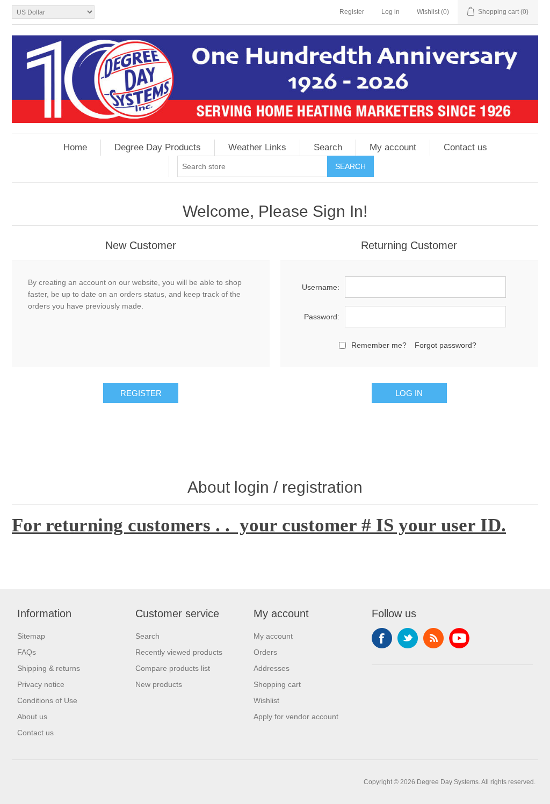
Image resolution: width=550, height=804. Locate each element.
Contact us (465, 147)
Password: (321, 316)
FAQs (26, 652)
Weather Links (257, 147)
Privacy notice (40, 684)
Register (351, 12)
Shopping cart (277, 684)
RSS (433, 638)
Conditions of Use (47, 700)
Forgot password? (445, 345)
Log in (390, 12)
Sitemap (31, 636)
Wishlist (266, 700)
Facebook (382, 638)
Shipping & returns (48, 668)
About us (32, 716)
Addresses (272, 668)
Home (75, 147)
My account (393, 147)
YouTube (459, 638)
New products (158, 684)
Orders (265, 652)
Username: (320, 287)
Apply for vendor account (296, 716)
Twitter (407, 638)
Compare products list (172, 668)
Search (328, 147)
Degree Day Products (157, 147)
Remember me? (379, 345)
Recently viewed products (178, 652)
